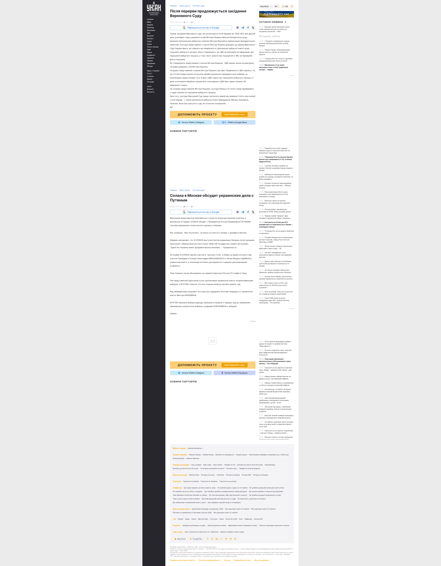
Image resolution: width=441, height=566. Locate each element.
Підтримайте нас (276, 14)
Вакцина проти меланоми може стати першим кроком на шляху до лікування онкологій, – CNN (274, 29)
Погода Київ (246, 475)
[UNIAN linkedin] (217, 539)
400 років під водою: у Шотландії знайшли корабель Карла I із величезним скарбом (275, 409)
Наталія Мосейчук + (195, 448)
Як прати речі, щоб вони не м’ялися (252, 499)
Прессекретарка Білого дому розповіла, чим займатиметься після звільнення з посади (273, 194)
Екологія (150, 36)
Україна (150, 25)
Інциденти (151, 55)
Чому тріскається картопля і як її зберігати (201, 532)
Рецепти (176, 525)
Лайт (149, 50)
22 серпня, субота (269, 36)
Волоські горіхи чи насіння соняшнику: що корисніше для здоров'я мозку (274, 203)
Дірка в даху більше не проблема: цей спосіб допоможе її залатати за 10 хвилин (275, 263)
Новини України (180, 455)
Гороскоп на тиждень (209, 481)
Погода (150, 66)
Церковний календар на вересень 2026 (207, 509)
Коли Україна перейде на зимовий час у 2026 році (268, 455)
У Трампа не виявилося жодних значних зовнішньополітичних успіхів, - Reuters (274, 43)
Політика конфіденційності (209, 560)
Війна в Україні (179, 448)
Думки (149, 79)
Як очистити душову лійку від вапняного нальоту (228, 495)
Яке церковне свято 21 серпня (225, 513)
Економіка (151, 30)
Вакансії (150, 89)
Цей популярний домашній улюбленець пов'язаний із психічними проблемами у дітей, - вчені (274, 400)
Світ (148, 33)
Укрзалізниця (270, 465)
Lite (174, 519)
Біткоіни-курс (231, 468)
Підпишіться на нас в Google (203, 27)
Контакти (150, 92)
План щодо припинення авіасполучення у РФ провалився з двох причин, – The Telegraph (275, 361)
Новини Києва (208, 455)
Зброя (149, 52)
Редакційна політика (242, 560)
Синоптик (220, 475)
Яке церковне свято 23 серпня (263, 509)
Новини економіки (181, 465)
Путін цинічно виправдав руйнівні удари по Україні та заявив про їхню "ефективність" (275, 343)
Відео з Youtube (153, 71)
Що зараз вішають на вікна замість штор (200, 488)
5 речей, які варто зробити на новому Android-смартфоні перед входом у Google (276, 168)
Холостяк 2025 (231, 519)
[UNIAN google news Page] (221, 539)
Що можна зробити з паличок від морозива (266, 491)
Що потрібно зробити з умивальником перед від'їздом (225, 491)
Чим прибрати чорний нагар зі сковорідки (223, 502)
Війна (149, 22)
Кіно (240, 519)
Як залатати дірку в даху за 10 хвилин (232, 488)
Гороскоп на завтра (191, 481)
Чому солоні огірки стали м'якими (186, 499)
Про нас (227, 560)
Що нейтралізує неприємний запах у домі (189, 502)
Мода (187, 519)
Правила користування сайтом (182, 560)
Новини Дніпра (178, 458)
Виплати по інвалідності (225, 455)
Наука (149, 44)
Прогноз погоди (180, 475)
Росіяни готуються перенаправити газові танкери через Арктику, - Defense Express (275, 185)
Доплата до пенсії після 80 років (185, 468)
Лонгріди (150, 82)
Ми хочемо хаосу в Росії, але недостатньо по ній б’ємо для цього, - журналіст (273, 285)
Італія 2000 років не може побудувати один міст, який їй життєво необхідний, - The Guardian (274, 300)
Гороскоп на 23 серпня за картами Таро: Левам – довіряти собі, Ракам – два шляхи (275, 370)
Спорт (149, 41)
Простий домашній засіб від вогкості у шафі (219, 499)
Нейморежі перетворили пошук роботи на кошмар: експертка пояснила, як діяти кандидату (276, 176)
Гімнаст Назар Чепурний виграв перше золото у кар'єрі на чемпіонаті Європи (274, 52)
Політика (150, 27)
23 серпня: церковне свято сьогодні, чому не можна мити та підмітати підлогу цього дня (276, 424)
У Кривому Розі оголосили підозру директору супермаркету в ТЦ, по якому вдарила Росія (276, 159)
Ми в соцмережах (261, 560)
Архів (149, 86)
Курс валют (217, 465)
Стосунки (213, 519)
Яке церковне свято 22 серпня (237, 509)
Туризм (150, 61)
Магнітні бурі (194, 475)
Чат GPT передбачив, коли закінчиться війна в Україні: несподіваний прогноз (275, 255)
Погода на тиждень (260, 475)
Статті (149, 73)
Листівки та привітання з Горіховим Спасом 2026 (192, 513)
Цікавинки (151, 63)
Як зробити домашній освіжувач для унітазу (266, 488)
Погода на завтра (233, 475)
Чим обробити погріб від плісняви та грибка (190, 495)
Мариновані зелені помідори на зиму (242, 525)
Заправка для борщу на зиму (193, 525)
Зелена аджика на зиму (216, 525)
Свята (193, 519)
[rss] (235, 539)
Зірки (221, 519)
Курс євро (207, 465)
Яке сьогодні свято (181, 509)
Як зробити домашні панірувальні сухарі (265, 495)
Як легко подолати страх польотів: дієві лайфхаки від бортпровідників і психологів (275, 352)
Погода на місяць (208, 475)
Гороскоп (177, 481)
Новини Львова (195, 455)
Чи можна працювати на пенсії (212, 468)
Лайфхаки (177, 488)
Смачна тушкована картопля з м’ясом (274, 525)
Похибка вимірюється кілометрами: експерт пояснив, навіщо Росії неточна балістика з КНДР (276, 239)
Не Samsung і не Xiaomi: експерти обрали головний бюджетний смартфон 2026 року (275, 391)
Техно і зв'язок (152, 47)
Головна (150, 19)
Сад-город (177, 532)
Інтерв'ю (150, 76)
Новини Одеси (241, 455)
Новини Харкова (192, 458)
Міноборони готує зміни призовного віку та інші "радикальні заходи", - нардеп (273, 67)
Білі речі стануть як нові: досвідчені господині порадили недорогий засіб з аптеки (276, 439)
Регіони (150, 39)
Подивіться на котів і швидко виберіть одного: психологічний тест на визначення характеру (274, 150)
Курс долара (196, 465)
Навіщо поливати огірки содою (232, 532)
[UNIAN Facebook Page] (207, 539)
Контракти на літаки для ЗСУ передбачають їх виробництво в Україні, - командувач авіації (276, 224)
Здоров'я (150, 58)
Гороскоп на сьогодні (228, 481)
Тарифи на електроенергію (249, 468)
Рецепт (180, 519)
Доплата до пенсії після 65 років (250, 465)
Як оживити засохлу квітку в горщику (187, 491)
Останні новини (271, 22)
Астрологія (258, 519)
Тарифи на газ (229, 465)
